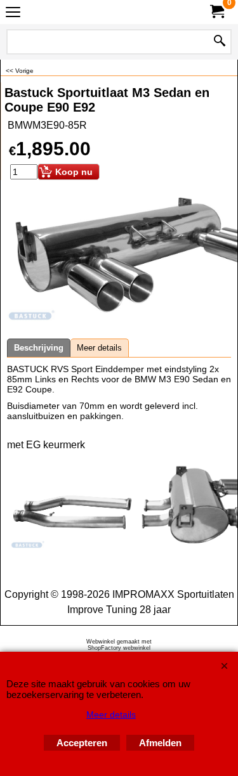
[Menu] (13, 13)
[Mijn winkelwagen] (216, 12)
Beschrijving (38, 347)
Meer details (99, 347)
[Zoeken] (219, 42)
